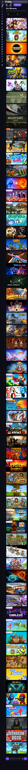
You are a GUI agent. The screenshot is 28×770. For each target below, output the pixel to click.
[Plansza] (2, 39)
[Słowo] (2, 49)
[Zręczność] (2, 61)
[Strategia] (2, 54)
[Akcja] (2, 27)
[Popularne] (2, 14)
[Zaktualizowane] (2, 16)
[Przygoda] (2, 44)
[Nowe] (2, 11)
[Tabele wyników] (2, 23)
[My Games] (6, 4)
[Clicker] (2, 32)
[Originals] (2, 19)
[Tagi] (2, 65)
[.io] (2, 34)
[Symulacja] (2, 59)
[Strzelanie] (2, 56)
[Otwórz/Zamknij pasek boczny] (2, 1)
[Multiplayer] (2, 21)
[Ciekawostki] (2, 30)
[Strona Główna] (2, 6)
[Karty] (2, 37)
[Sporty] (2, 51)
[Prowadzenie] (2, 42)
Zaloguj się (17, 5)
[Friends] (2, 4)
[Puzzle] (2, 47)
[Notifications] (10, 4)
